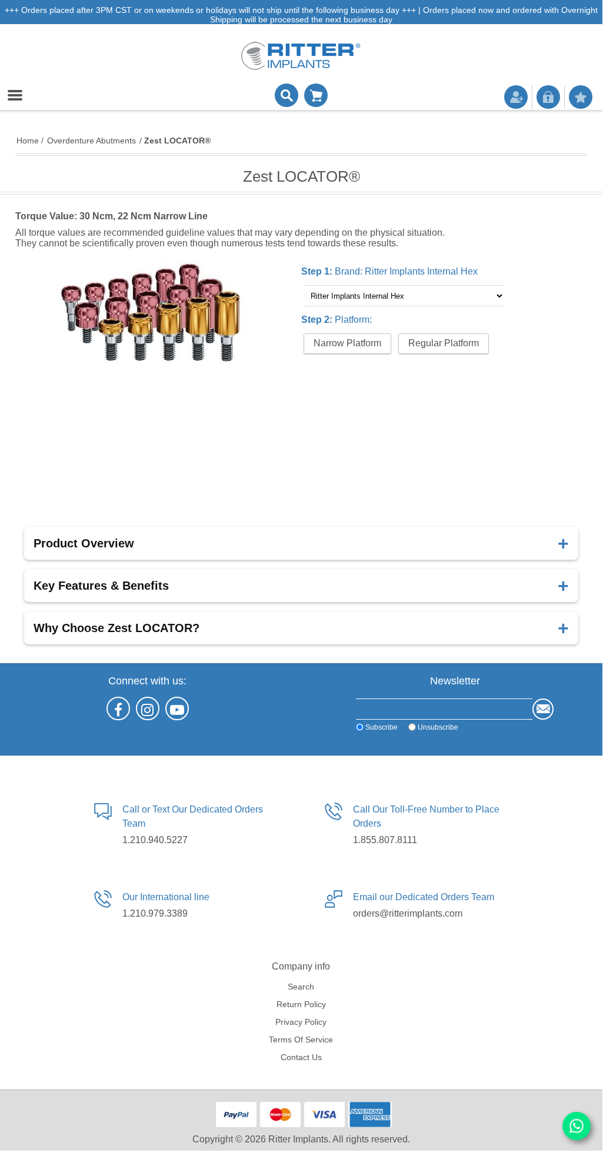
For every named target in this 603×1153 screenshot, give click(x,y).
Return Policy (301, 1004)
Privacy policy (301, 1022)
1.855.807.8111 (385, 840)
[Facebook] (118, 708)
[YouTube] (177, 708)
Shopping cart (316, 95)
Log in (548, 97)
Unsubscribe (438, 727)
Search (301, 986)
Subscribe (381, 727)
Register (516, 97)
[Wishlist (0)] (580, 97)
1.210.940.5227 (155, 840)
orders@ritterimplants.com (407, 913)
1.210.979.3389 (155, 913)
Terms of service (301, 1039)
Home (27, 140)
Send (543, 709)
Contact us (301, 1057)
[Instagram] (147, 708)
